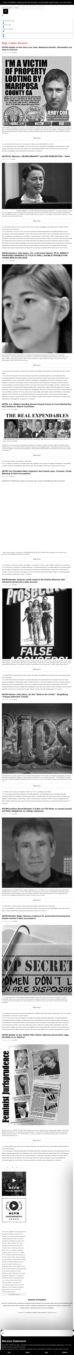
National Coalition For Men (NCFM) (36, 1312)
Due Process (13, 380)
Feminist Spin (12, 238)
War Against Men (29, 247)
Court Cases (16, 231)
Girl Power (65, 382)
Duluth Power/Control (64, 233)
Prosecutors (17, 686)
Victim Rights (64, 245)
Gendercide (60, 382)
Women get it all (55, 247)
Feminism (52, 236)
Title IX (26, 396)
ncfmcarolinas (41, 906)
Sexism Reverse (60, 243)
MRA (8, 1157)
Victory (9, 247)
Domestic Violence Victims (44, 233)
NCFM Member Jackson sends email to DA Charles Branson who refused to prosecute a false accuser (33, 580)
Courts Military (29, 1018)
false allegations (38, 371)
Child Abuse (9, 463)
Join (46, 1352)
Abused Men (9, 231)
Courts (14, 146)
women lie (66, 1146)
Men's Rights (33, 240)
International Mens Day (18, 684)
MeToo (35, 387)
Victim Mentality (55, 396)
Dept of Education (26, 375)
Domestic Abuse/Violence (21, 378)
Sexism (54, 243)
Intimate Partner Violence (10, 240)
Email (28, 1352)
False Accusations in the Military (46, 463)
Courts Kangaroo (42, 146)
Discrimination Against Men (56, 231)
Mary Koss (56, 226)
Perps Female (5, 243)
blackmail (7, 1013)
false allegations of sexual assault (47, 675)
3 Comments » (58, 1160)
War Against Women (46, 247)
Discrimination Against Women (28, 796)
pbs (12, 229)
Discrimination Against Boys (44, 375)
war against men (37, 247)
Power (27, 1157)
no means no (43, 565)
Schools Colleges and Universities (40, 391)
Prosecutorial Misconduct (8, 686)
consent (12, 565)
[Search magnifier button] (5, 11)
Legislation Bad (36, 684)
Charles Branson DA (18, 675)
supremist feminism (44, 245)
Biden (20, 375)
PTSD (61, 1013)
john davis (53, 371)
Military (5, 465)
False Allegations (51, 146)
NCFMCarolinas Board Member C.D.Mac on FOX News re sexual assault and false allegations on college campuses (37, 810)
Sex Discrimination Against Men (42, 1027)
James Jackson (28, 684)
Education (19, 380)
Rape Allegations (12, 150)
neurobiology (40, 791)
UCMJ (31, 1029)
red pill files (51, 565)
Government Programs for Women (43, 238)
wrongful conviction (23, 1015)
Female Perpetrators (60, 146)
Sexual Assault (30, 150)
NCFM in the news (56, 148)
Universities (39, 396)
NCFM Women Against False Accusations (59, 387)
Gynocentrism (55, 238)
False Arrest (52, 380)
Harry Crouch (17, 148)
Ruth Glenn (16, 229)
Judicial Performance (65, 385)
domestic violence (26, 226)
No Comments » (38, 150)
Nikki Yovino (59, 371)
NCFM (15, 52)
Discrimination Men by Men (17, 569)
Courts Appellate (20, 146)
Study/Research (6, 396)
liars (32, 791)
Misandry (61, 240)
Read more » (37, 138)
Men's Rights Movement (42, 240)
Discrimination (32, 231)
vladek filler (61, 1146)
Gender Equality (50, 1022)
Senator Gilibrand (20, 461)
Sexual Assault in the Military (12, 1029)
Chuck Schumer (17, 1146)
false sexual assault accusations (63, 675)
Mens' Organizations (53, 240)
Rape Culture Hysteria (21, 150)
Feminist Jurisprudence (44, 382)
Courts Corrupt (34, 146)
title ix (64, 371)
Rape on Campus (62, 389)
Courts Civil (27, 146)
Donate (64, 1352)
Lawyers (4, 387)
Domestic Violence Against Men (17, 233)
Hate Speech (60, 1155)
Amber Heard (8, 226)
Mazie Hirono (46, 1146)
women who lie (15, 1015)
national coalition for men (44, 144)
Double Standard (55, 233)
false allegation (35, 675)
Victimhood (4, 247)
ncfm (52, 144)
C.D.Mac (13, 906)
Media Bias (30, 387)
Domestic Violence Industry (31, 233)
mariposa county (34, 144)
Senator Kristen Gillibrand (55, 391)
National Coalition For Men (42, 148)
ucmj (65, 1013)
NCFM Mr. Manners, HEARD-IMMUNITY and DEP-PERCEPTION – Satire (36, 156)
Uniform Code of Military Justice (40, 1029)
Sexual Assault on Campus (42, 394)
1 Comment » (66, 1029)
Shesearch (31, 245)
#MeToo (7, 791)
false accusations (35, 226)
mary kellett (39, 1146)
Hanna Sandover (47, 371)
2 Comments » (32, 398)
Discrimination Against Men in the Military (29, 463)
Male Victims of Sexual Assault (14, 387)
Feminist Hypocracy (59, 236)
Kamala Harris (33, 1146)
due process (19, 906)
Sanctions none (28, 391)
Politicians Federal (21, 1157)
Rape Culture (30, 243)
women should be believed (8, 1148)
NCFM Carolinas (33, 908)
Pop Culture (12, 243)
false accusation (27, 675)
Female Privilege (45, 236)
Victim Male (49, 396)
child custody (13, 1013)
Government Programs (29, 238)
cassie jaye (7, 565)
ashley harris (8, 144)
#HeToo (6, 1146)
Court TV (19, 226)
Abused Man (9, 146)
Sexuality (21, 245)
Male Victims (20, 240)
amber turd (14, 226)
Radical (17, 243)
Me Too (35, 791)
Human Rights (50, 385)
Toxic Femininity (53, 245)
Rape (30, 389)
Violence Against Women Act (18, 247)
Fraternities (4, 572)
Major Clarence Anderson (32, 1024)
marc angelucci (26, 144)
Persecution (21, 389)
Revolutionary (48, 243)
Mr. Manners (66, 240)
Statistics (65, 394)
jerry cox (20, 144)
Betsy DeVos (8, 371)
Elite (3, 236)
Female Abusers (26, 236)
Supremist (36, 245)
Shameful (26, 245)
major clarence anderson (47, 1013)
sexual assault (27, 461)
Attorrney (15, 679)
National (33, 148)
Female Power (11, 382)
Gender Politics (10, 148)
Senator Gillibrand (54, 1146)
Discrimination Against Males (43, 231)
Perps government (13, 389)
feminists (28, 791)
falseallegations (43, 226)
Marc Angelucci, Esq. (26, 148)
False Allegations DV (17, 236)
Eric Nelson (22, 371)
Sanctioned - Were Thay (18, 391)
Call (9, 1352)
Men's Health (26, 240)
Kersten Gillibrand (36, 1013)
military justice (56, 1013)
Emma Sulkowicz (15, 371)
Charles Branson (9, 675)
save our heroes (11, 461)
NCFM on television (42, 908)
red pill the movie (58, 565)
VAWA (58, 245)
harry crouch (14, 144)
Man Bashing (24, 387)
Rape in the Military (38, 465)
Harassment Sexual (63, 238)
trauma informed (47, 791)
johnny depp (50, 226)
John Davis (57, 385)
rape (6, 461)
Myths (43, 387)
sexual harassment (13, 245)
